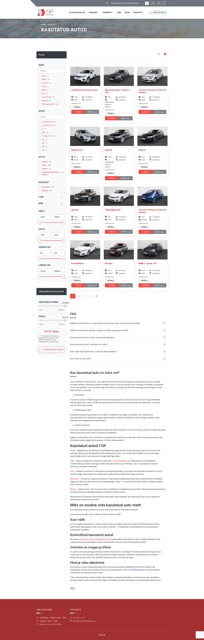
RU (153, 3)
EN (159, 3)
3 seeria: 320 (47, 125)
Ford (44, 86)
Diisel (44, 165)
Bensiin (45, 161)
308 (43, 132)
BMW (44, 79)
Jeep (44, 90)
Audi (43, 76)
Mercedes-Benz (48, 104)
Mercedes (74, 478)
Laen (119, 12)
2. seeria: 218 (47, 122)
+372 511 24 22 (79, 618)
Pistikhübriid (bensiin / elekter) (51, 173)
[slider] (65, 306)
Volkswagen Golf (112, 210)
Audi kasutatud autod (121, 461)
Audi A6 (74, 210)
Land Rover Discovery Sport (84, 90)
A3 (43, 139)
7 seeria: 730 (47, 136)
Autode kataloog (77, 12)
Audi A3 (108, 150)
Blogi (127, 12)
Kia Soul (108, 263)
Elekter (45, 169)
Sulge (72, 588)
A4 (43, 143)
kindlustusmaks (138, 569)
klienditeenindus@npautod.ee (84, 621)
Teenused (93, 12)
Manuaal (45, 190)
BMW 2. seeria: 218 (147, 263)
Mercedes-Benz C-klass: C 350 (117, 91)
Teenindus (107, 12)
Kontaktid (138, 12)
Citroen (45, 83)
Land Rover (46, 97)
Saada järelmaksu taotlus (53, 349)
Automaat (46, 187)
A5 (43, 146)
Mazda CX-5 (77, 150)
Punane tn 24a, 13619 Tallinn (51, 624)
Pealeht (52, 24)
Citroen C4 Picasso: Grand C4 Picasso (152, 91)
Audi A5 (142, 150)
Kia (43, 93)
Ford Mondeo (77, 263)
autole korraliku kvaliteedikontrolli (94, 539)
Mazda (44, 100)
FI (164, 3)
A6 (43, 150)
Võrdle (77, 107)
